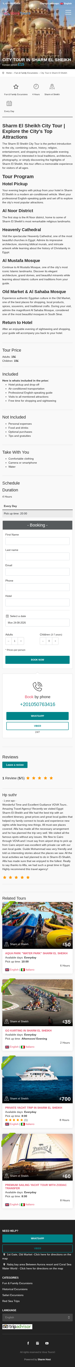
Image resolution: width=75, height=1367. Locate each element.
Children (51, 634)
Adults (9, 634)
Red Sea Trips (11, 1301)
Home (9, 73)
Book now (37, 659)
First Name (12, 534)
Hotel (8, 595)
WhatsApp (37, 716)
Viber (37, 726)
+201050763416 (37, 704)
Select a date (17, 616)
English (67, 3)
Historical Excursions (15, 1289)
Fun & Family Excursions (26, 73)
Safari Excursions (12, 1295)
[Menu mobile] (68, 13)
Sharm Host (44, 1359)
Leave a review (15, 764)
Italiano (29, 969)
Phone (9, 580)
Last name (11, 549)
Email (8, 565)
